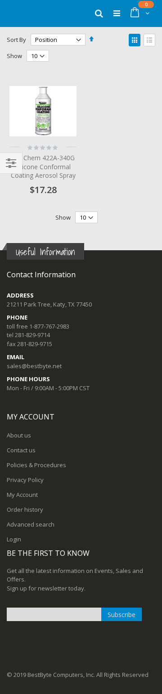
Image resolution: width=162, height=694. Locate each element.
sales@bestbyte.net (34, 366)
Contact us (21, 450)
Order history (25, 509)
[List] (149, 40)
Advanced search (30, 524)
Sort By (16, 40)
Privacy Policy (25, 480)
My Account (22, 495)
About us (19, 435)
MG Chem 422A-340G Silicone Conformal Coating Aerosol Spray (43, 166)
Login (14, 539)
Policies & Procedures (36, 465)
